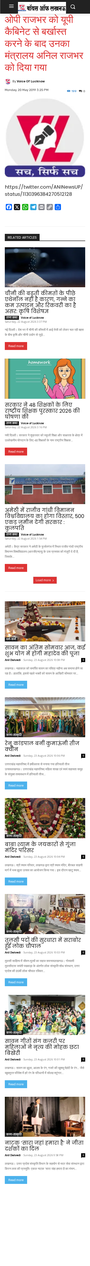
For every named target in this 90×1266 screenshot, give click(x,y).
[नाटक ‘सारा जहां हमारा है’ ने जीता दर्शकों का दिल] (45, 1117)
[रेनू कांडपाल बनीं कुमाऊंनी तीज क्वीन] (45, 717)
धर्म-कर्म (11, 639)
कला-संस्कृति (14, 735)
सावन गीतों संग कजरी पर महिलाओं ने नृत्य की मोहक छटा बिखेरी (42, 1047)
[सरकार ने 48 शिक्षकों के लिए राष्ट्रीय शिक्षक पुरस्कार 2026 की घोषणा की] (45, 379)
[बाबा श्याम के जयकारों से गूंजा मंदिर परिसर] (45, 818)
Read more (16, 346)
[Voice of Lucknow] (8, 81)
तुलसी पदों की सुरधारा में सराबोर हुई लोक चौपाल (43, 943)
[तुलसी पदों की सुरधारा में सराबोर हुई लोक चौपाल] (45, 914)
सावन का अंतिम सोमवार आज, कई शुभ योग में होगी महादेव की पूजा (45, 650)
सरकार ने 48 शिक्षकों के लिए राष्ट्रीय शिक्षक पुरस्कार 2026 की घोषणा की (42, 410)
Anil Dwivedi (13, 660)
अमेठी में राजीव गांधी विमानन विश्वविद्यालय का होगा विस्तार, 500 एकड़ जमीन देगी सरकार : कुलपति (44, 519)
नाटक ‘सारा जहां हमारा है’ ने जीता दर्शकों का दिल (44, 1145)
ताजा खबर (12, 317)
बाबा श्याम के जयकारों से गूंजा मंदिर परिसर (40, 847)
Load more (43, 580)
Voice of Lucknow (31, 81)
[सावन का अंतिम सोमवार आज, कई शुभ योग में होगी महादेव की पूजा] (45, 621)
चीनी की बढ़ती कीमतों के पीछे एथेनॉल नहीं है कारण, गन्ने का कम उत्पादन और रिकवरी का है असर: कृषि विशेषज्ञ (40, 302)
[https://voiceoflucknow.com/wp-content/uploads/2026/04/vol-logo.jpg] (42, 8)
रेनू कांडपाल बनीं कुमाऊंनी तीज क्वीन (42, 746)
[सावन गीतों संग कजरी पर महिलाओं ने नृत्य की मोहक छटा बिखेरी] (45, 1015)
